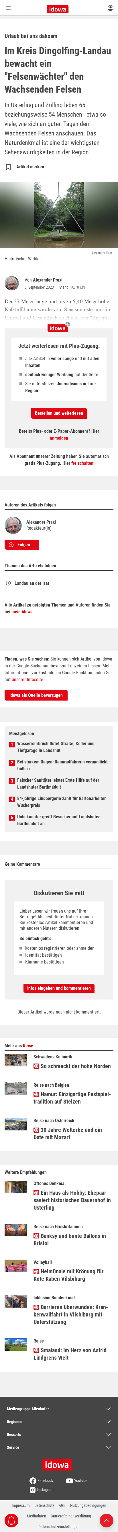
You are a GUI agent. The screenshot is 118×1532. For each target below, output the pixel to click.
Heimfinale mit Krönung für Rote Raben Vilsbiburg (69, 1275)
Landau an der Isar (32, 583)
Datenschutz (44, 1505)
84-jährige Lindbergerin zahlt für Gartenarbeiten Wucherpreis (62, 802)
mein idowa (22, 612)
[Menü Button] (8, 8)
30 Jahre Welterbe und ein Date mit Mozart (68, 1133)
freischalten (82, 463)
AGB (62, 1505)
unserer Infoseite (27, 679)
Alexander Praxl (47, 280)
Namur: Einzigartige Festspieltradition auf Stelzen (72, 1098)
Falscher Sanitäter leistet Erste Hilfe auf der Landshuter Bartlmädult (58, 783)
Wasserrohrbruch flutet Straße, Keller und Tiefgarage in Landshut (56, 747)
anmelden (59, 438)
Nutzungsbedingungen (88, 1505)
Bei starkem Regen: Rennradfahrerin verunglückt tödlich (62, 765)
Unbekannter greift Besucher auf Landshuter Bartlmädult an (58, 820)
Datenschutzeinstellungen (59, 1526)
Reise (28, 1045)
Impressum (21, 1505)
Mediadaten (36, 1516)
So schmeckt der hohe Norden (75, 1066)
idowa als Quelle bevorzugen (36, 695)
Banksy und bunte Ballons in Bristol (70, 1239)
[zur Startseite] (59, 1463)
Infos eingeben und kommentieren (59, 988)
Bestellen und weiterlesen (59, 413)
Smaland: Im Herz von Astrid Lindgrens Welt (70, 1354)
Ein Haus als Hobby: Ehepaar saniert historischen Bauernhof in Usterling (72, 1200)
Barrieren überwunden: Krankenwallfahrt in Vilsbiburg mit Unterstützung (71, 1314)
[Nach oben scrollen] (106, 1520)
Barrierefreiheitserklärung (71, 1516)
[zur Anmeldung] (110, 7)
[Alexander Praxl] (13, 283)
